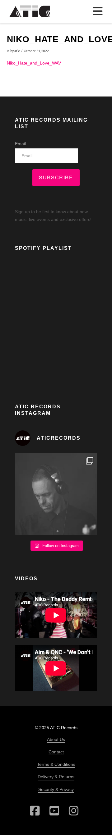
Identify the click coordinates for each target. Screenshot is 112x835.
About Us (56, 739)
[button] (98, 11)
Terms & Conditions (56, 764)
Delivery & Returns (56, 776)
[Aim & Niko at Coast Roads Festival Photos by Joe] (56, 494)
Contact (56, 751)
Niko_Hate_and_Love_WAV (34, 63)
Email (20, 143)
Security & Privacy (56, 789)
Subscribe (56, 177)
